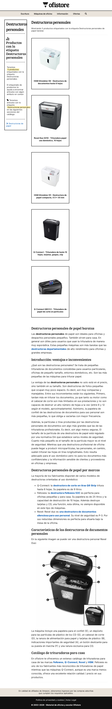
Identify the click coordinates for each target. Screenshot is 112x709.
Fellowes (58, 662)
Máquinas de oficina (43, 14)
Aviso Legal (71, 700)
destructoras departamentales (48, 348)
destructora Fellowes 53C (65, 492)
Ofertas (76, 14)
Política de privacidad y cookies (50, 700)
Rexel (82, 662)
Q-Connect (71, 662)
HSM (90, 662)
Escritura (25, 14)
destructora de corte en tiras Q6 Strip (74, 485)
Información (62, 14)
